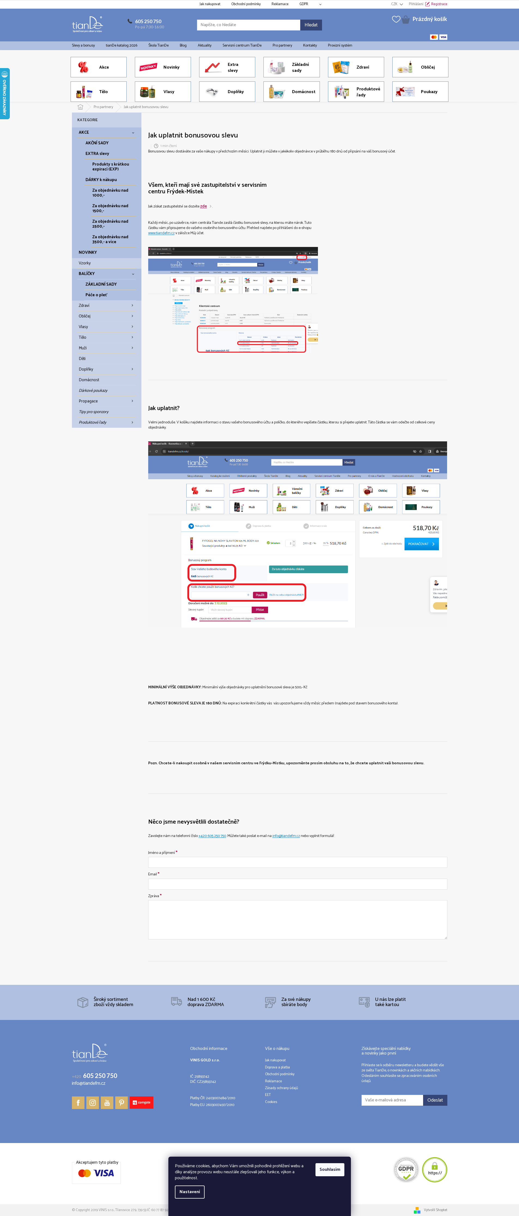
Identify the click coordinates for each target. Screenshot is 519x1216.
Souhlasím (330, 1169)
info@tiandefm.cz (286, 836)
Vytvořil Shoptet (435, 1210)
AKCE (84, 132)
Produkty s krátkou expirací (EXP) (110, 167)
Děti (82, 358)
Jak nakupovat (210, 4)
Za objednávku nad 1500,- (110, 208)
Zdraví (84, 305)
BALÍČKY (87, 273)
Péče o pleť (96, 295)
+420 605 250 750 (212, 836)
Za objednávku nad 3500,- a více (110, 239)
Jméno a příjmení (162, 853)
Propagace (88, 401)
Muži (83, 348)
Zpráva (155, 896)
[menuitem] (83, 45)
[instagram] (92, 1102)
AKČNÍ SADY (97, 143)
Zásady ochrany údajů (281, 1088)
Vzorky (85, 263)
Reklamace (280, 4)
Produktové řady (92, 422)
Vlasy (83, 326)
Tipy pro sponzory (93, 411)
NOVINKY (88, 252)
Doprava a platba (277, 1067)
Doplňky (86, 369)
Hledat (311, 25)
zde (203, 206)
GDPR (303, 4)
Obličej (84, 316)
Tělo (82, 337)
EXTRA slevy (97, 153)
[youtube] (107, 1102)
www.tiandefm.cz (161, 233)
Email (153, 874)
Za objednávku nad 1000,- (110, 193)
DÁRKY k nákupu (101, 179)
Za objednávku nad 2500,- (110, 224)
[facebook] (78, 1102)
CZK (394, 4)
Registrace (439, 4)
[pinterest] (121, 1102)
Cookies (271, 1102)
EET (268, 1095)
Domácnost (89, 380)
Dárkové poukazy (93, 390)
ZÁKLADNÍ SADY (101, 284)
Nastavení (190, 1192)
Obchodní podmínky (246, 4)
